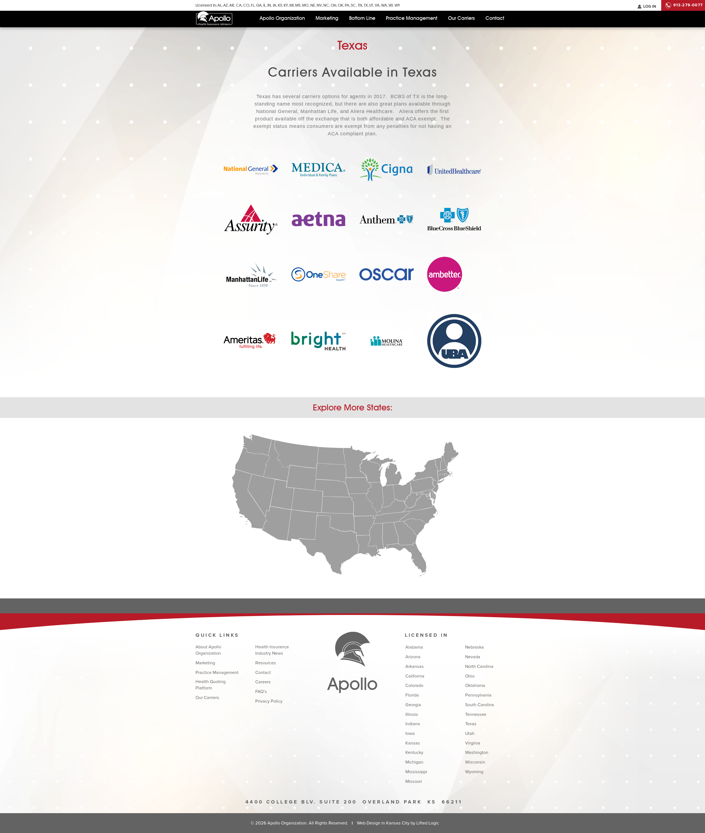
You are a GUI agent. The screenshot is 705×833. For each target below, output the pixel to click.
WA (384, 5)
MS (297, 5)
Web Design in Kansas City (383, 823)
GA (259, 5)
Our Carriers (461, 18)
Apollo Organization (282, 18)
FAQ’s (261, 691)
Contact (495, 18)
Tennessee (475, 714)
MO (305, 5)
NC (326, 5)
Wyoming (474, 772)
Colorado (414, 685)
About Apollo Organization (208, 650)
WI (391, 5)
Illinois (411, 714)
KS (280, 5)
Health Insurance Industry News (272, 650)
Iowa (410, 733)
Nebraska (474, 647)
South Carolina (479, 705)
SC (353, 5)
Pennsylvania (478, 695)
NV (319, 5)
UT (371, 5)
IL (264, 5)
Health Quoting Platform (211, 684)
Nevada (472, 657)
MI (291, 5)
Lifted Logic (427, 823)
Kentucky (414, 752)
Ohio (469, 676)
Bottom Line (362, 18)
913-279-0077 (688, 5)
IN (269, 5)
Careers (263, 682)
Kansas (412, 743)
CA (238, 5)
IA (274, 5)
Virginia (472, 743)
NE (312, 5)
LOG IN (649, 7)
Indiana (412, 724)
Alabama (414, 647)
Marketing (327, 18)
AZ (225, 5)
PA (347, 5)
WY (397, 5)
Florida (412, 695)
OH (333, 5)
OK (340, 5)
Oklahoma (475, 685)
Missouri (413, 781)
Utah (469, 733)
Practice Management (411, 18)
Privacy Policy (269, 701)
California (414, 676)
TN (360, 5)
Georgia (413, 705)
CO (246, 5)
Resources (265, 663)
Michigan (414, 762)
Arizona (413, 657)
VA (377, 5)
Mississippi (416, 772)
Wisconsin (475, 762)
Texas (470, 724)
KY (286, 5)
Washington (476, 752)
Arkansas (414, 666)
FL (252, 5)
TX (366, 5)
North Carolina (479, 666)
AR (231, 5)
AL (220, 5)
